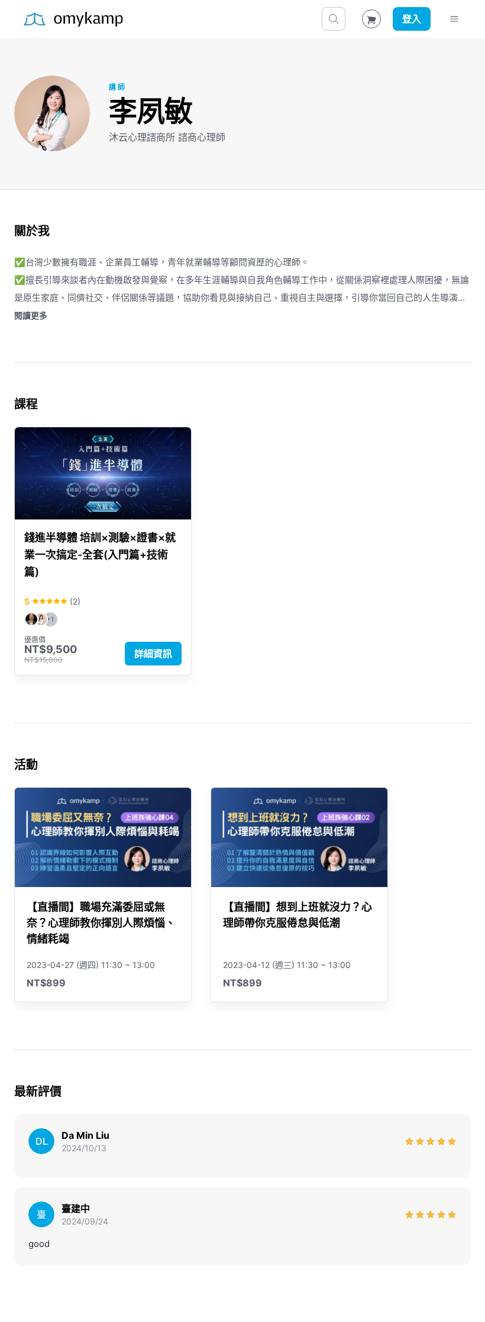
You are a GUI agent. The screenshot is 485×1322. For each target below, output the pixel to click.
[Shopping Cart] (371, 18)
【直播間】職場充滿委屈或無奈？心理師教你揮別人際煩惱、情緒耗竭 (101, 923)
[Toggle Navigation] (454, 19)
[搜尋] (333, 19)
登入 (411, 19)
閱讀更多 (30, 315)
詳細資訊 (153, 654)
